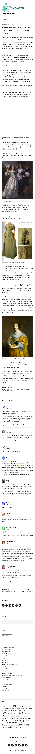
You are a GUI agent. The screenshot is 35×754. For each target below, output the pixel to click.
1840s (12, 710)
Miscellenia (4, 671)
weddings (11, 727)
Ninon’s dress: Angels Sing (27, 590)
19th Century (5, 651)
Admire (3, 656)
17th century (20, 389)
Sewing (4, 19)
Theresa (4, 727)
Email (26, 746)
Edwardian (10, 718)
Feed (22, 746)
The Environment (6, 684)
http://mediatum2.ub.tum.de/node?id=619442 (15, 425)
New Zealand (12, 723)
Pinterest (16, 746)
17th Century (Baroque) (7, 647)
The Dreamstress (9, 13)
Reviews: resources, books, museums (11, 675)
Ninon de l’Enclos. (26, 81)
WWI (23, 727)
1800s (3, 710)
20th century (12, 708)
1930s (5, 715)
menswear (4, 722)
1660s (11, 389)
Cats (17, 716)
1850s (16, 711)
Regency (5, 725)
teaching (17, 725)
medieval (26, 720)
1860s (20, 711)
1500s (18, 708)
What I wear (4, 690)
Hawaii (30, 718)
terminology (24, 725)
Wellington (18, 727)
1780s (30, 708)
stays (13, 725)
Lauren (8, 513)
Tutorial (3, 688)
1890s (10, 713)
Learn (3, 666)
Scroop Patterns (6, 677)
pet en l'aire (28, 722)
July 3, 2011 (8, 448)
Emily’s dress (23, 48)
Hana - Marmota (11, 527)
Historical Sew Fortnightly (8, 664)
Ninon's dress (22, 723)
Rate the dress (5, 673)
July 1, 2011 (10, 24)
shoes (10, 725)
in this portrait (10, 367)
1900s (15, 713)
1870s (25, 710)
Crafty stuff (4, 658)
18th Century (5, 649)
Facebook (9, 746)
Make (3, 669)
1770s (25, 708)
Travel (3, 686)
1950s (13, 716)
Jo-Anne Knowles (11, 541)
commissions (23, 716)
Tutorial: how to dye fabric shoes (9, 590)
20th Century (5, 653)
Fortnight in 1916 (23, 718)
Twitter (19, 746)
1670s (15, 389)
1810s (6, 710)
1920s (27, 713)
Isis (7, 407)
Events (3, 660)
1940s (9, 716)
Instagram (12, 746)
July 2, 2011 (8, 481)
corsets (4, 718)
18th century (19, 706)
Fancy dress (16, 718)
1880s (4, 713)
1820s (9, 710)
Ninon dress (10, 390)
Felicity (3, 662)
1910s (21, 713)
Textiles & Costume (7, 682)
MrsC (7, 457)
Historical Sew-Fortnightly (13, 720)
